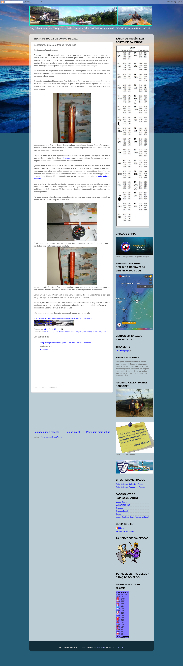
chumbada (48, 332)
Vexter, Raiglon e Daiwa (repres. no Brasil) (132, 517)
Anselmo (66, 158)
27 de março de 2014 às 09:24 (78, 343)
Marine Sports (121, 502)
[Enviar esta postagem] (61, 329)
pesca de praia (76, 332)
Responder (44, 349)
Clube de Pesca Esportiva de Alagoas (130, 487)
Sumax (118, 514)
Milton (121, 528)
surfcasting (87, 332)
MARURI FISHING (123, 505)
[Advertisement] (72, 411)
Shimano (119, 508)
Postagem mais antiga (98, 432)
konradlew (101, 647)
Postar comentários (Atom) (51, 437)
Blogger (120, 647)
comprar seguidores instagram (53, 343)
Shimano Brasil (122, 511)
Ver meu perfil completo (125, 531)
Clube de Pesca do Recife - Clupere (130, 484)
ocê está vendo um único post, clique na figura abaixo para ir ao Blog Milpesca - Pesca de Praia (63, 318)
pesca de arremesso (62, 332)
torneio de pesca (99, 332)
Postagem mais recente (46, 432)
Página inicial (73, 432)
